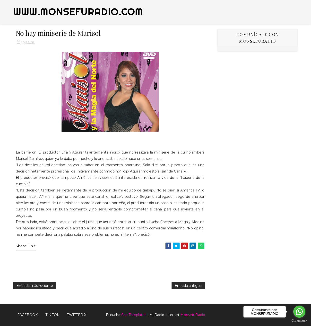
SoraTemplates (133, 315)
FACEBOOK (27, 315)
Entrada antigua (188, 285)
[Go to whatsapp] (299, 312)
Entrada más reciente (35, 285)
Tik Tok (52, 315)
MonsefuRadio (192, 315)
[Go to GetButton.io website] (299, 321)
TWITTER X (76, 315)
